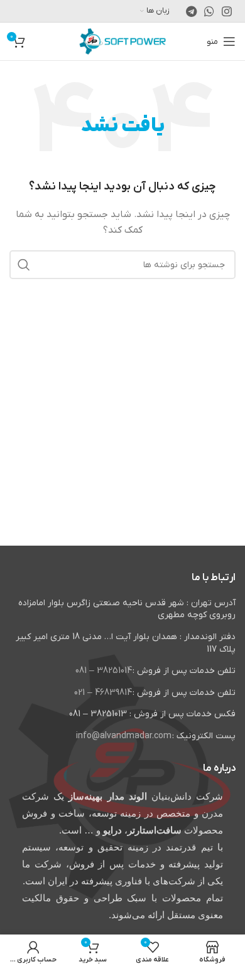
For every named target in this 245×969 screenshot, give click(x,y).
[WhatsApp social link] (209, 11)
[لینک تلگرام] (191, 11)
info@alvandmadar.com (124, 736)
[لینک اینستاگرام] (227, 11)
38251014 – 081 (103, 671)
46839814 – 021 (103, 693)
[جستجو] (23, 264)
